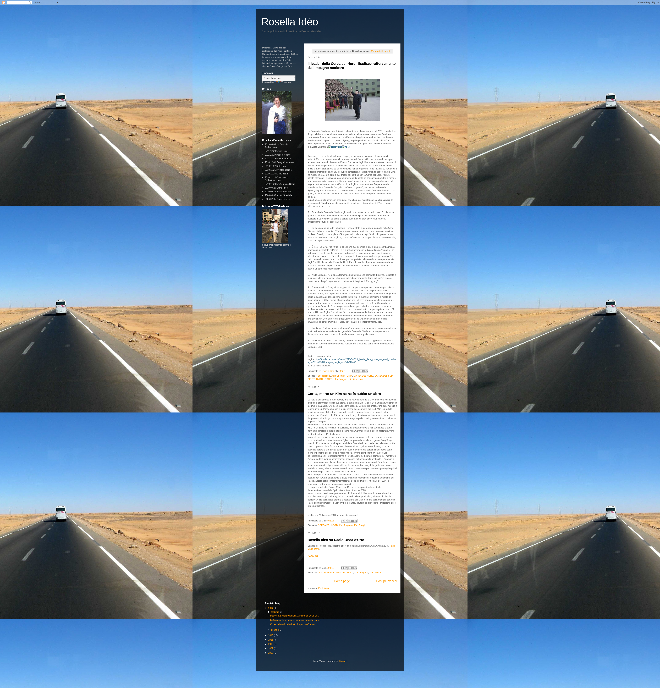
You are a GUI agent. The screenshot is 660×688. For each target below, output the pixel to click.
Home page (342, 581)
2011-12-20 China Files (276, 151)
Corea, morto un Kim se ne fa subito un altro (344, 394)
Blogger (342, 661)
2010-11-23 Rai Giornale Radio (280, 184)
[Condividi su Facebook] (363, 371)
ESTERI (329, 379)
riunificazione (356, 379)
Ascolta (313, 555)
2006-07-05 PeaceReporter (278, 199)
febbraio (275, 612)
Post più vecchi (386, 581)
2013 (271, 635)
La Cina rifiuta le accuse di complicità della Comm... (296, 620)
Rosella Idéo (289, 21)
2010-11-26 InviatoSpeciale (278, 170)
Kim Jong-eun (341, 379)
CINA (349, 376)
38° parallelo (324, 376)
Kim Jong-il (359, 525)
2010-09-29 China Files (276, 187)
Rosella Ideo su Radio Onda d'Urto (336, 540)
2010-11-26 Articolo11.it (276, 173)
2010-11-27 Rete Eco (275, 166)
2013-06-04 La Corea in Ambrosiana (276, 145)
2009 (271, 648)
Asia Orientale (338, 376)
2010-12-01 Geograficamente (279, 162)
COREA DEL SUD (384, 376)
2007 (271, 653)
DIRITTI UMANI (315, 379)
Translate (286, 82)
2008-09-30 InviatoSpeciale (278, 195)
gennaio (275, 630)
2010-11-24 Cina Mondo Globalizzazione (276, 178)
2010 (271, 644)
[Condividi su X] (360, 371)
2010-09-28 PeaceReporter (278, 191)
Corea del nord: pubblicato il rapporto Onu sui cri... (295, 624)
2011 (271, 640)
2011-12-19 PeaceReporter (278, 154)
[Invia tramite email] (353, 371)
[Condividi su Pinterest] (366, 371)
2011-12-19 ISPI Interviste (278, 158)
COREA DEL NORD (363, 376)
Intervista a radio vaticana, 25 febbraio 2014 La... (294, 615)
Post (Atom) (324, 588)
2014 (271, 608)
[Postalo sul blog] (357, 371)
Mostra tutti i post (380, 51)
